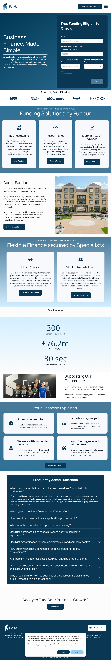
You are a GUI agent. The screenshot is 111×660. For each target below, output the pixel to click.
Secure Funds (55, 161)
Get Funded (19, 161)
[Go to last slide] (7, 99)
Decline (77, 652)
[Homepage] (11, 7)
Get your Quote (12, 227)
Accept (63, 652)
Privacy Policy (45, 657)
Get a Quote (56, 607)
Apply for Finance (88, 6)
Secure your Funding (55, 465)
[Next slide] (103, 99)
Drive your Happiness (30, 293)
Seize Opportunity (80, 295)
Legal (51, 657)
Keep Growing (92, 162)
